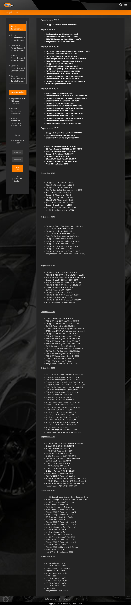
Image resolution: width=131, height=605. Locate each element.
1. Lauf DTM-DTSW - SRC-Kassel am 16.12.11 (64, 443)
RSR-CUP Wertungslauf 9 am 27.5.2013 (63, 338)
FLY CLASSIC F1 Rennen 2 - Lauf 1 (61, 542)
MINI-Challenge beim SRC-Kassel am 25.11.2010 (66, 500)
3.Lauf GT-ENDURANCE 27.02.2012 (61, 425)
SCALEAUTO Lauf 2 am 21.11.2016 (60, 185)
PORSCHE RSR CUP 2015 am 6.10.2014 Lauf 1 (65, 277)
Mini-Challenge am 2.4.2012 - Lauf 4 (62, 422)
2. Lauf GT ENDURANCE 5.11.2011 (60, 446)
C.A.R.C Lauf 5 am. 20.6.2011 (58, 461)
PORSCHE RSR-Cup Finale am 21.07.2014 (63, 282)
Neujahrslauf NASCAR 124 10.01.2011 (61, 486)
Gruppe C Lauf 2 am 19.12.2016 (59, 182)
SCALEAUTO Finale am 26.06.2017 (61, 146)
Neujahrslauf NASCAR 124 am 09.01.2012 (63, 432)
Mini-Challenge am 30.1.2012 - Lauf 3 (62, 430)
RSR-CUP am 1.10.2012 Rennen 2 (60, 400)
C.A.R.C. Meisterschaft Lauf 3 (59, 507)
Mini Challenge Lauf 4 (55, 563)
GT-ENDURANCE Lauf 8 (56, 530)
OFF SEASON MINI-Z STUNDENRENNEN (63, 458)
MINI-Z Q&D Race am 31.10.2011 (59, 451)
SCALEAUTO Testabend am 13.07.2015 (62, 236)
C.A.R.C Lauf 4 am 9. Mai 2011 (59, 468)
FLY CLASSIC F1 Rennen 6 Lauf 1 (60, 473)
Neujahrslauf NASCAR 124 (57, 591)
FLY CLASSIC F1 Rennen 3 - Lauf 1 (61, 525)
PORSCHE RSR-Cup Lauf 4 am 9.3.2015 (63, 246)
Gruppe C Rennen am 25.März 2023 (16, 120)
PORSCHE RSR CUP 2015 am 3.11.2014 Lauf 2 (65, 275)
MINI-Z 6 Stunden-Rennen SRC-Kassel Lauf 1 (66, 478)
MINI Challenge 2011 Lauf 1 (57, 466)
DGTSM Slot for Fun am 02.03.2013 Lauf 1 (64, 351)
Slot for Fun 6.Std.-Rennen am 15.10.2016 (64, 190)
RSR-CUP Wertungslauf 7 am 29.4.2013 (63, 343)
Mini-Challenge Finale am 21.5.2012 (61, 412)
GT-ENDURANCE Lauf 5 (56, 578)
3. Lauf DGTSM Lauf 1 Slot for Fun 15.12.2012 (65, 382)
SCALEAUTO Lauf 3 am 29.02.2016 (61, 207)
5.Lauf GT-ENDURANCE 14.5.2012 (60, 415)
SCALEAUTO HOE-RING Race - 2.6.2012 (63, 407)
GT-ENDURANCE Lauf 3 (56, 586)
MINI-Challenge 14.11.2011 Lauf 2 (59, 448)
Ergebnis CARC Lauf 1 (55, 571)
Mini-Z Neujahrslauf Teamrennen (60, 302)
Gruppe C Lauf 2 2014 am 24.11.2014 (61, 272)
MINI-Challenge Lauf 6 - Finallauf (60, 527)
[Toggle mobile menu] (125, 4)
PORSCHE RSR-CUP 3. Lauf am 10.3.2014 (63, 295)
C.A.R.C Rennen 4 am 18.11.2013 (59, 318)
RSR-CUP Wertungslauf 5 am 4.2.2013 (62, 356)
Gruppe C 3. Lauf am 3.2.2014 (59, 297)
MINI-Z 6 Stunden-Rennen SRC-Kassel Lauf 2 (66, 481)
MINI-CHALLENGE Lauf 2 (56, 581)
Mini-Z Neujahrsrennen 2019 (58, 84)
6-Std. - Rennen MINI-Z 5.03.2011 (60, 471)
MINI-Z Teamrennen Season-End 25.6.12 (63, 402)
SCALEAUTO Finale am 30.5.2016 (60, 200)
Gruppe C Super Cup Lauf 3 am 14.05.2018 (64, 113)
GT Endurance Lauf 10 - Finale (59, 517)
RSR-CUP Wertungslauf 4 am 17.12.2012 (63, 377)
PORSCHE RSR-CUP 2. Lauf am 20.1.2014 (63, 300)
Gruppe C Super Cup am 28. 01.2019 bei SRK (65, 81)
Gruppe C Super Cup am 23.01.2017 (61, 161)
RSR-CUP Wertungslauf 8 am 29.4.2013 (63, 341)
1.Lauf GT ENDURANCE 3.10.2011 (59, 453)
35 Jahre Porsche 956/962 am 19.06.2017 (64, 149)
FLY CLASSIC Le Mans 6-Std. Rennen (62, 547)
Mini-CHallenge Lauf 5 (55, 532)
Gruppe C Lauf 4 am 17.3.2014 (59, 292)
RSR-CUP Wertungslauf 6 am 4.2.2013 (62, 354)
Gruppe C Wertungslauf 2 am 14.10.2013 (63, 324)
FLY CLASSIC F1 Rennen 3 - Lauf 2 (61, 522)
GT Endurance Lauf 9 (55, 520)
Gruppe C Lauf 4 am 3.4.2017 (58, 156)
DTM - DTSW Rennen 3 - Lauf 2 (60, 359)
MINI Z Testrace (52, 576)
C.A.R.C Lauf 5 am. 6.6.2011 (58, 463)
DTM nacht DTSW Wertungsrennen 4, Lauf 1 (65, 331)
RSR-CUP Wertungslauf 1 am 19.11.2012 (62, 390)
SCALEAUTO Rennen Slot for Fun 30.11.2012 (65, 387)
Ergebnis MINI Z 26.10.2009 (58, 568)
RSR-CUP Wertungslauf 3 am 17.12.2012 (63, 380)
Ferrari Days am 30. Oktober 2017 (60, 135)
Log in (17, 168)
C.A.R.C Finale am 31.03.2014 (58, 290)
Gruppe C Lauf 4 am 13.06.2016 (60, 198)
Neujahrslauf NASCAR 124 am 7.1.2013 (62, 364)
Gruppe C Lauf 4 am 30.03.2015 (60, 244)
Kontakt (66, 599)
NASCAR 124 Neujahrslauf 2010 (59, 552)
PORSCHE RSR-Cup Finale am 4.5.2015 (63, 241)
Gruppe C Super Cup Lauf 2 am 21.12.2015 (64, 226)
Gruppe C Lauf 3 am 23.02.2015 (60, 249)
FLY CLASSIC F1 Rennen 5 (57, 504)
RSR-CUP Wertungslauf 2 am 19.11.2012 (62, 392)
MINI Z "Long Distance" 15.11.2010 (60, 502)
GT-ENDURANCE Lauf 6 (56, 566)
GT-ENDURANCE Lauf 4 (56, 583)
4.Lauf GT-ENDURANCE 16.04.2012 (61, 420)
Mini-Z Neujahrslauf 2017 (57, 164)
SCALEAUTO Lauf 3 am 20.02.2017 (61, 159)
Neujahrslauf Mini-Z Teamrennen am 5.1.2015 (65, 254)
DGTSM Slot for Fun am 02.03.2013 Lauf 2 (64, 349)
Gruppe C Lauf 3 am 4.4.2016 (59, 205)
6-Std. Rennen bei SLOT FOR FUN (61, 456)
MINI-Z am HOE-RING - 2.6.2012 (60, 410)
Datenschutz (50, 599)
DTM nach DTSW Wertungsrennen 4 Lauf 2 (65, 329)
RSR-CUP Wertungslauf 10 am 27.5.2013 (63, 336)
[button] (5, 599)
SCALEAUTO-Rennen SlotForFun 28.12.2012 (64, 375)
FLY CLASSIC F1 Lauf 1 (55, 550)
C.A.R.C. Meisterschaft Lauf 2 (59, 534)
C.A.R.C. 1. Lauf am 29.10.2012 (59, 395)
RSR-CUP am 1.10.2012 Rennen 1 (59, 397)
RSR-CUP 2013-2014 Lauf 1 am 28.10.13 (62, 321)
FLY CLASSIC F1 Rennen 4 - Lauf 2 (61, 509)
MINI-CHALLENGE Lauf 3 (56, 573)
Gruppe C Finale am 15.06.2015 (59, 239)
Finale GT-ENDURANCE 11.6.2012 (60, 405)
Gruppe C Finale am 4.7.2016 (58, 195)
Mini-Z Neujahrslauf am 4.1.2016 (60, 210)
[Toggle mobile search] (120, 4)
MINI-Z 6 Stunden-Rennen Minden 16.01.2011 (65, 483)
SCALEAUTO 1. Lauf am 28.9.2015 (60, 234)
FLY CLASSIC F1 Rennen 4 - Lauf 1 (61, 512)
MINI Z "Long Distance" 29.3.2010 (60, 537)
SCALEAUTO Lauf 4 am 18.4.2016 (60, 202)
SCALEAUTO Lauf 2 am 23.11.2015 (60, 229)
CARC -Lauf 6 (52, 588)
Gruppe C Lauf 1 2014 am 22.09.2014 (62, 280)
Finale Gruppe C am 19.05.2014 (59, 287)
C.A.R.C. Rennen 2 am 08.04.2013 (60, 346)
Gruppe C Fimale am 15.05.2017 (60, 154)
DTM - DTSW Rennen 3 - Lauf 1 (59, 361)
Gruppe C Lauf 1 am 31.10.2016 (59, 187)
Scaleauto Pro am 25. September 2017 (62, 138)
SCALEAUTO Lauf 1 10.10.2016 (58, 192)
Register (17, 181)
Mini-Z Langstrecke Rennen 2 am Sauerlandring (67, 497)
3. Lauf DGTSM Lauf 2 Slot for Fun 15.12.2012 (65, 385)
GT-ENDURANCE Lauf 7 (56, 545)
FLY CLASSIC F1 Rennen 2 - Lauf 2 (61, 540)
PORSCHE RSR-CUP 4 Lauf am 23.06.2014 (64, 285)
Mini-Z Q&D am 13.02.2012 (57, 427)
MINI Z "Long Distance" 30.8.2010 (60, 515)
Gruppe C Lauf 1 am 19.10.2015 (59, 231)
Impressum (81, 599)
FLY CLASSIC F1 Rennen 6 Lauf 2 (60, 476)
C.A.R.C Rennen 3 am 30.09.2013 (60, 326)
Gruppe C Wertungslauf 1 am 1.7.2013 (62, 334)
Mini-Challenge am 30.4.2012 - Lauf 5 (62, 417)
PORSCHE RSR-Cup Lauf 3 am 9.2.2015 (63, 251)
